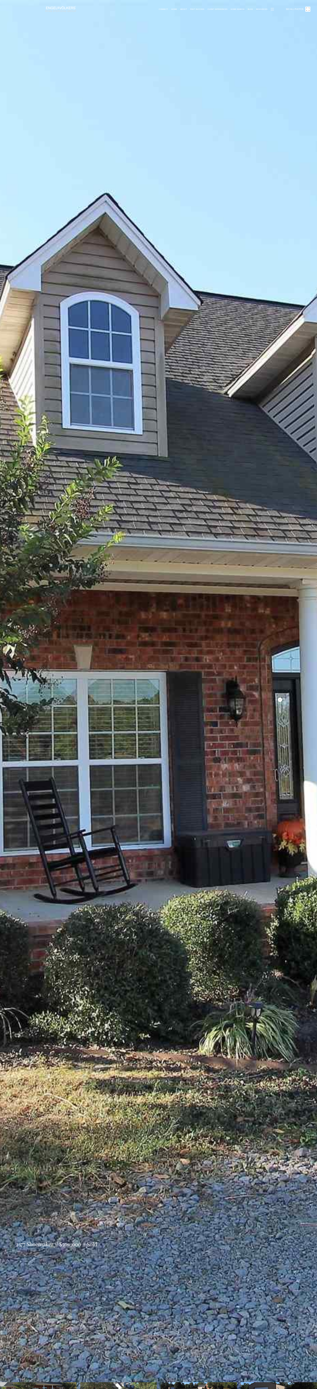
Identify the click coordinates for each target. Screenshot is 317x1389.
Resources (262, 9)
